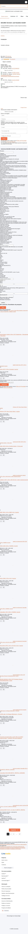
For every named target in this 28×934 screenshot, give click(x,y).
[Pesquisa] (26, 6)
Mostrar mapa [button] (24, 97)
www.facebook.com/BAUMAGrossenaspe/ (10, 76)
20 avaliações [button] (12, 59)
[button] (26, 2)
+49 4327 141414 (15, 72)
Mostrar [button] (10, 68)
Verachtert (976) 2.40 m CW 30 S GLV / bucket (11, 645)
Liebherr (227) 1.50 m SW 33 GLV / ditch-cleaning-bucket (14, 479)
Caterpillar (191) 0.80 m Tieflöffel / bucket (10, 612)
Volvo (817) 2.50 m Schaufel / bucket (9, 369)
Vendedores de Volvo (9, 847)
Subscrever (4, 384)
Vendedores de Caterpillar (19, 847)
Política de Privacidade (21, 140)
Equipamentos (3, 844)
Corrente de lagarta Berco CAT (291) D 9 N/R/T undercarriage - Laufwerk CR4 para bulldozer (11, 737)
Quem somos (4, 860)
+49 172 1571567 (15, 80)
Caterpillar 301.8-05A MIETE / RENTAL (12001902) (12, 773)
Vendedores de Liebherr (5, 848)
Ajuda (3, 862)
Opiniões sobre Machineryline (8, 893)
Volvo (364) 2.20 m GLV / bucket (8, 578)
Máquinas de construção (11, 844)
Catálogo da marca (6, 895)
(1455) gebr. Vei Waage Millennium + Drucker (11, 714)
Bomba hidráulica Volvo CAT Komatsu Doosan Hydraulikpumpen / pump (11, 680)
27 (19, 834)
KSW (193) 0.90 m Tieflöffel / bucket (9, 546)
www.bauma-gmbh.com (6, 75)
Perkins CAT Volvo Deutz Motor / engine (10, 411)
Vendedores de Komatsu (15, 848)
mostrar (3, 302)
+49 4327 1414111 (16, 74)
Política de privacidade (6, 888)
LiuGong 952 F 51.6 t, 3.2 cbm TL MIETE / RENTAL (12, 809)
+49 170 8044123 (15, 68)
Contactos (4, 864)
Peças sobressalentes (22, 844)
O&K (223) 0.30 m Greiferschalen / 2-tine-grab (11, 446)
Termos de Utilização (10, 141)
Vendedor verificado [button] (5, 45)
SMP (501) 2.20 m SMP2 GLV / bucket (9, 512)
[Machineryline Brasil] (9, 2)
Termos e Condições (6, 886)
